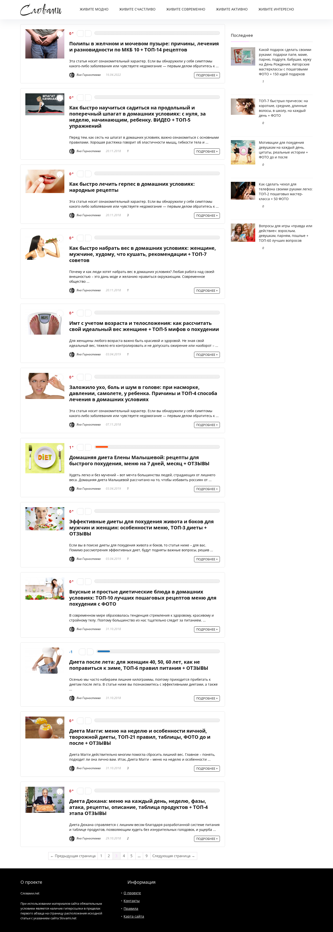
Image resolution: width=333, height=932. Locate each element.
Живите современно (185, 9)
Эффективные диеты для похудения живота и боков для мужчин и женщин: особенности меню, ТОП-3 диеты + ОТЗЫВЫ (141, 527)
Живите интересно (276, 9)
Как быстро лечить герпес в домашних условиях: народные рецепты (132, 187)
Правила (131, 908)
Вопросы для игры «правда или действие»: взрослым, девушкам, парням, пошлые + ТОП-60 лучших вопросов (285, 233)
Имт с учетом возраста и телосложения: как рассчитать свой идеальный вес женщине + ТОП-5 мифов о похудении (144, 326)
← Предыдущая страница (73, 855)
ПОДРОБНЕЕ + (207, 75)
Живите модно (94, 9)
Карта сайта (134, 916)
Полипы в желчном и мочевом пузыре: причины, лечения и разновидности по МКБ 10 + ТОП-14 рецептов (144, 46)
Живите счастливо (137, 9)
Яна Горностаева (88, 75)
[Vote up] (88, 33)
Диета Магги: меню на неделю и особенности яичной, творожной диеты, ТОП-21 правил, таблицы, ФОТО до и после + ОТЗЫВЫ (139, 737)
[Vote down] (80, 33)
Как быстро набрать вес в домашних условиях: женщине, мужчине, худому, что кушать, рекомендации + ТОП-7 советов (142, 254)
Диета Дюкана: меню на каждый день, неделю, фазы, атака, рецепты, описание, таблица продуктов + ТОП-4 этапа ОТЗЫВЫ (138, 807)
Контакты (132, 900)
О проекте (132, 893)
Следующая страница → (173, 855)
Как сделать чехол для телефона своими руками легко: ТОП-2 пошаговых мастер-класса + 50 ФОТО (286, 191)
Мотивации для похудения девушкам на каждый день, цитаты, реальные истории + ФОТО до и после (283, 149)
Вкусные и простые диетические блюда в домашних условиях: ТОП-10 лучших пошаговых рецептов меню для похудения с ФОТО (142, 597)
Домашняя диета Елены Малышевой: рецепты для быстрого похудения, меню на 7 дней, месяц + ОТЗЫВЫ (139, 460)
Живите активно (232, 9)
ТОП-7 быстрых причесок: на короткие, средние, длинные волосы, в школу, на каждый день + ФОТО (283, 108)
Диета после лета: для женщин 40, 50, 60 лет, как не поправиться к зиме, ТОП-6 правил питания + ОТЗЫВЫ (138, 665)
